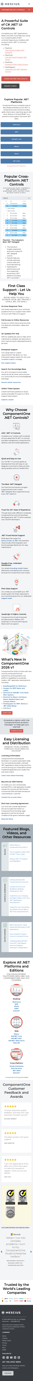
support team (6, 598)
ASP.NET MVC (16, 1038)
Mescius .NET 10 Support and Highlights (19, 860)
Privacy (4, 1343)
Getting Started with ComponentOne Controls (19, 881)
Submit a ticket (7, 400)
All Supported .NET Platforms (16, 166)
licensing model (16, 568)
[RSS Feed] (18, 1357)
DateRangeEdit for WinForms (14, 686)
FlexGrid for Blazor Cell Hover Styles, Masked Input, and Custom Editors (15, 699)
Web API (16, 1043)
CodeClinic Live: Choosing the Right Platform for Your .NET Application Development (20, 899)
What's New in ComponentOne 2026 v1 (18, 846)
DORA (4, 1350)
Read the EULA (7, 819)
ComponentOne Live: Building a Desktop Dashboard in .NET (17, 889)
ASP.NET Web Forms (16, 1041)
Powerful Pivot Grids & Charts (16, 64)
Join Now (7, 1373)
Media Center (6, 1340)
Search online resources (11, 382)
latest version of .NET (9, 541)
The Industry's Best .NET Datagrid (14, 51)
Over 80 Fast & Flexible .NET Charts (16, 58)
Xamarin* (16, 1073)
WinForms (16, 124)
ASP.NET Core (16, 139)
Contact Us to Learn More (11, 797)
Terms (4, 1345)
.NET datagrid (6, 492)
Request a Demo (10, 86)
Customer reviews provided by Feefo (15, 1227)
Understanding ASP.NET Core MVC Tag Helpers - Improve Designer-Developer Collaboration (19, 944)
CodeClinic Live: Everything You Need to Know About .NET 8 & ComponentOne (19, 909)
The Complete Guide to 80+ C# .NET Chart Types (20, 853)
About (4, 1336)
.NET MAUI (16, 161)
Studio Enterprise (16, 1066)
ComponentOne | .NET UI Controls (13, 10)
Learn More (6, 713)
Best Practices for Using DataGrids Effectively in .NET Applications (20, 927)
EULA (4, 1347)
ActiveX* (16, 1011)
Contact (4, 1338)
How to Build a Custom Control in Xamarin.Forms (19, 935)
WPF (16, 132)
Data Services (16, 1068)
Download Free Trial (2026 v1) (15, 79)
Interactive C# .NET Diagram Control (16, 70)
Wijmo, (18, 619)
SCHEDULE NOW (16, 731)
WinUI (16, 154)
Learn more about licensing (12, 775)
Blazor (16, 146)
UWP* (16, 1009)
